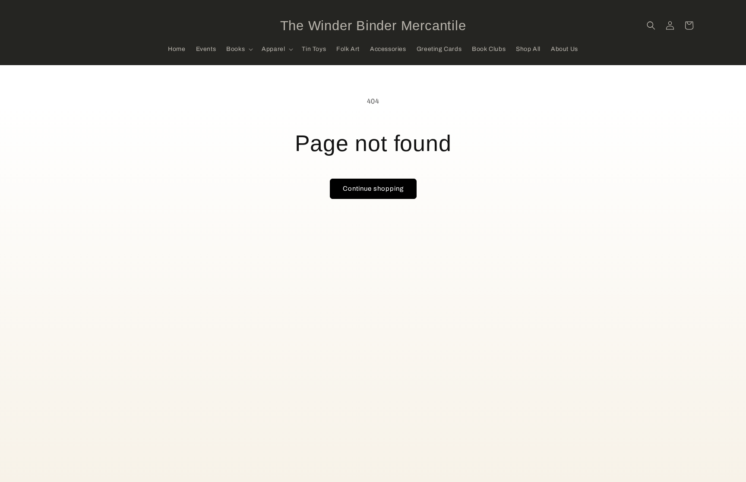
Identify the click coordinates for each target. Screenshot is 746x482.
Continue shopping (373, 188)
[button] (238, 49)
